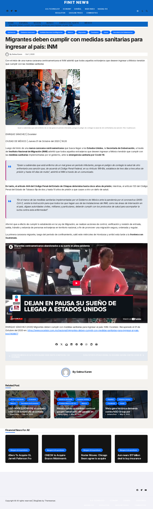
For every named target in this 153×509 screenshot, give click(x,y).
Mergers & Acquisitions (19, 450)
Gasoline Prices (75, 13)
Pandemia (94, 32)
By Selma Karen (16, 54)
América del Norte (17, 399)
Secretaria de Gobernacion (123, 32)
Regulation (60, 13)
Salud (106, 32)
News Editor (14, 414)
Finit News (76, 2)
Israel (122, 403)
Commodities (92, 13)
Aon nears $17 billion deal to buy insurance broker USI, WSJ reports (131, 458)
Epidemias (11, 32)
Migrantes (82, 32)
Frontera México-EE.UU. (67, 403)
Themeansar (50, 501)
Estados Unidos (83, 399)
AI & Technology (52, 9)
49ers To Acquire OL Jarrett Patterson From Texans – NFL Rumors (20, 458)
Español (77, 9)
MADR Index (90, 9)
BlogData (37, 501)
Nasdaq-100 (103, 9)
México (70, 32)
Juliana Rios (112, 414)
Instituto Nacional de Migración (51, 32)
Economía (32, 399)
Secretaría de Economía (29, 403)
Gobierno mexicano (28, 32)
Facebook (111, 403)
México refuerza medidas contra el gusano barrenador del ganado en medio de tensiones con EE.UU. (76, 411)
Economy (67, 9)
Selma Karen (84, 371)
